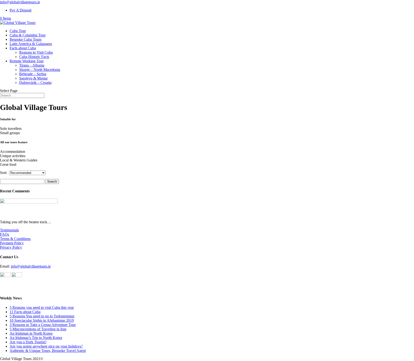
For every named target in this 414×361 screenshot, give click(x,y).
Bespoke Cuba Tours (25, 39)
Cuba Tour (18, 31)
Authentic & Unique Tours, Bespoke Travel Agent (48, 351)
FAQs (4, 234)
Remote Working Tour (27, 61)
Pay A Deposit (20, 10)
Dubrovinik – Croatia (35, 82)
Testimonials (9, 230)
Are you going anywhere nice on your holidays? (46, 346)
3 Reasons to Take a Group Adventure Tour (43, 325)
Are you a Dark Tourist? (28, 342)
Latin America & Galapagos (31, 44)
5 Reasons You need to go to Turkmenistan (42, 316)
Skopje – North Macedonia (39, 70)
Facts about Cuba (23, 48)
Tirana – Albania (31, 65)
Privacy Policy (11, 247)
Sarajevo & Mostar (33, 78)
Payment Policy (12, 243)
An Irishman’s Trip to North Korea (36, 338)
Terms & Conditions (15, 239)
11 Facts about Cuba (25, 312)
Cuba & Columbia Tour (28, 35)
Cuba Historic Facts (34, 57)
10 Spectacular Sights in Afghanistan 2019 (42, 320)
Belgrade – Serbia (32, 74)
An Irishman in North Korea (31, 333)
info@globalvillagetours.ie (31, 266)
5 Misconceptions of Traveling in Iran (38, 329)
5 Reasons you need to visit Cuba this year (42, 307)
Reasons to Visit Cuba (36, 52)
